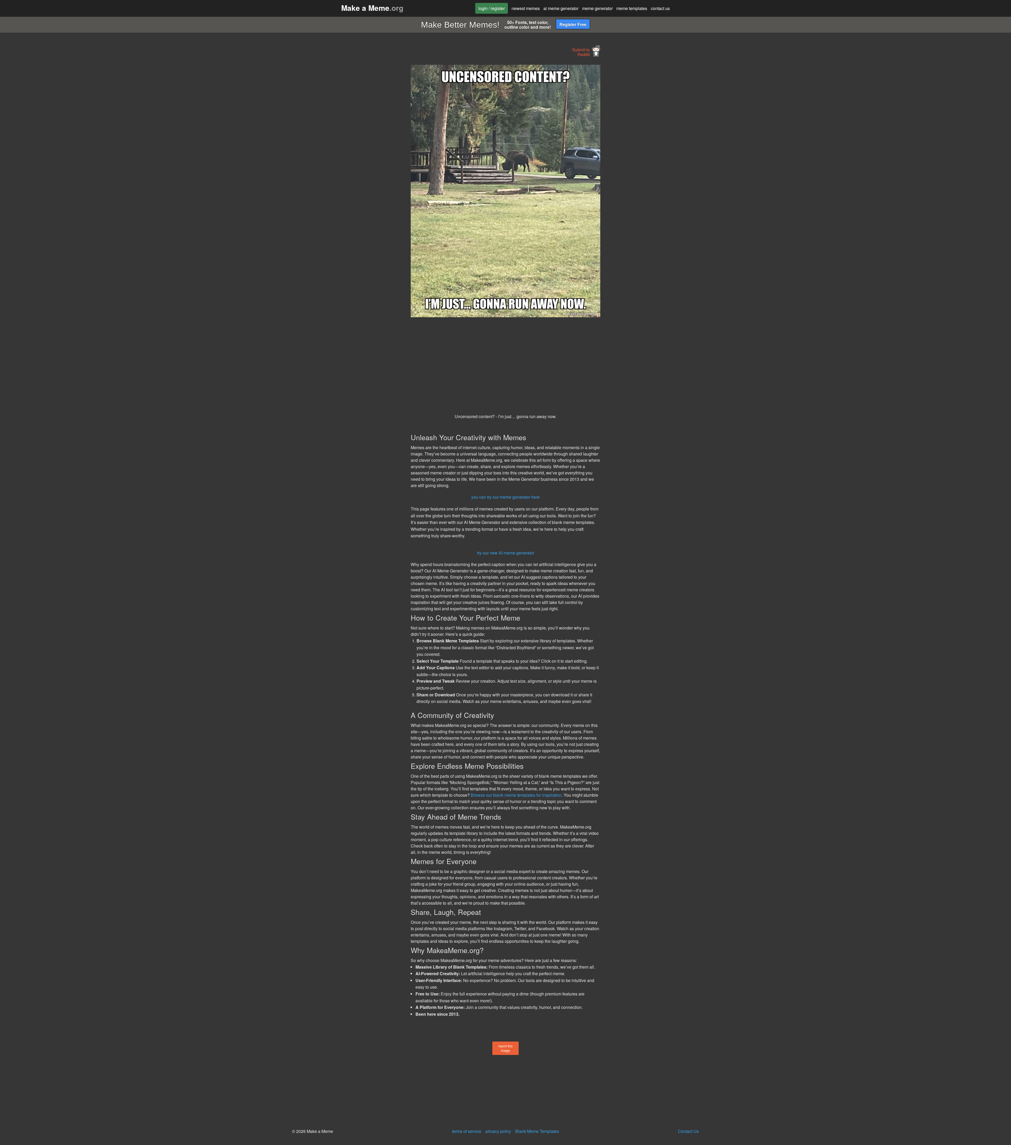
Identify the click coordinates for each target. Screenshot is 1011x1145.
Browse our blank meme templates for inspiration (516, 795)
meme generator (597, 8)
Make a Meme (372, 7)
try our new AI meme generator (505, 553)
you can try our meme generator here (505, 497)
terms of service (466, 1131)
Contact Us (688, 1131)
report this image (505, 1048)
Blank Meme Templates (537, 1131)
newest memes (526, 8)
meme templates (631, 8)
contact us (660, 8)
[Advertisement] (362, 144)
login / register (491, 8)
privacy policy (498, 1131)
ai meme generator (560, 8)
